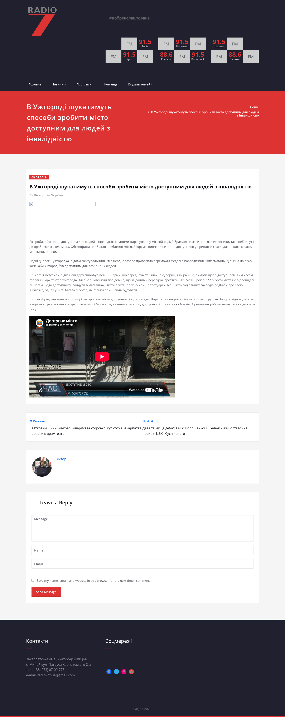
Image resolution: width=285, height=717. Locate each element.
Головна (35, 84)
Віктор (39, 195)
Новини (58, 84)
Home (254, 107)
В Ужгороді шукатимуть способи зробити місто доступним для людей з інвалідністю (205, 113)
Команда (110, 84)
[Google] (131, 671)
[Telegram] (116, 671)
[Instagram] (123, 671)
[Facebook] (108, 671)
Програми (84, 84)
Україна (57, 195)
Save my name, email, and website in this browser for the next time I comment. (94, 580)
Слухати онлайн (140, 84)
